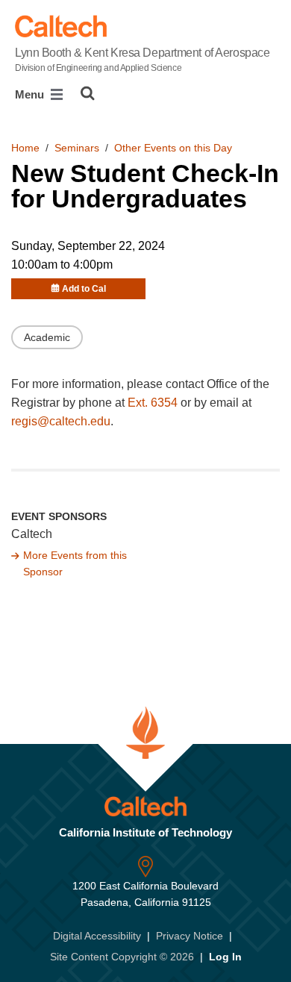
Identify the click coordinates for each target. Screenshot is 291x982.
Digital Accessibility (97, 936)
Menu (31, 94)
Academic (47, 337)
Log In (225, 957)
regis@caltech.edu (60, 421)
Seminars (76, 148)
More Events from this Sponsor (75, 563)
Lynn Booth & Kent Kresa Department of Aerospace (142, 59)
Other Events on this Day (173, 148)
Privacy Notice (189, 936)
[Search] (88, 93)
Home (25, 148)
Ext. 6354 (153, 402)
